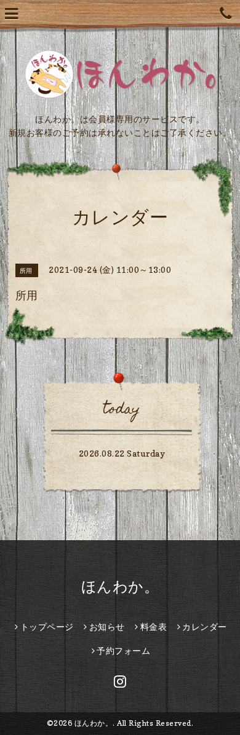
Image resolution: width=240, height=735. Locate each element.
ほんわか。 (120, 586)
